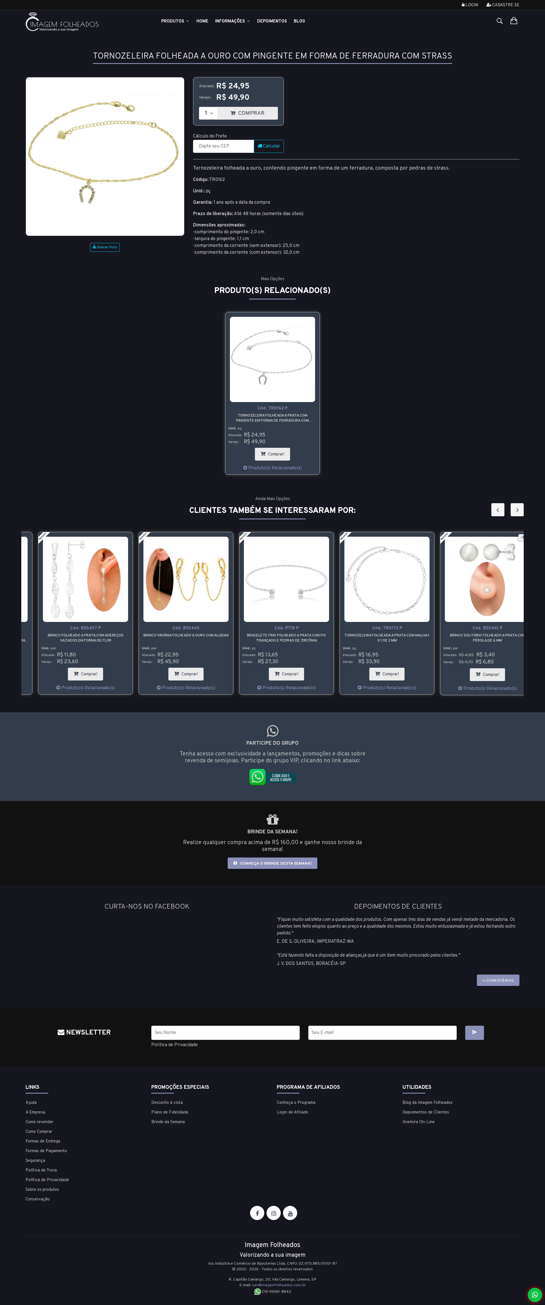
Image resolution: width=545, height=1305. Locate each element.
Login (471, 5)
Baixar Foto (106, 247)
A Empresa (35, 1112)
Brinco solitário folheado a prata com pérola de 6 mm (473, 638)
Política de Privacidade (174, 1045)
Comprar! (278, 452)
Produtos (173, 21)
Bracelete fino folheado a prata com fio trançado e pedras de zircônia (272, 638)
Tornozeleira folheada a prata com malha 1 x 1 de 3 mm (373, 638)
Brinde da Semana (168, 1122)
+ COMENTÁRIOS (498, 980)
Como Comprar (39, 1132)
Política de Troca (41, 1170)
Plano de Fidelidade (169, 1112)
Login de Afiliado (292, 1112)
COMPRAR (257, 112)
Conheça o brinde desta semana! (275, 863)
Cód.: (272, 408)
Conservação (38, 1199)
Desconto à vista (167, 1103)
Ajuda (31, 1103)
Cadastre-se (505, 5)
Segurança (35, 1161)
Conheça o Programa (296, 1103)
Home (202, 21)
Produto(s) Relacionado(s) (274, 468)
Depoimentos (272, 21)
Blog (299, 21)
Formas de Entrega (43, 1141)
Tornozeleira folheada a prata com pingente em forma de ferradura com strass (272, 418)
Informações (230, 21)
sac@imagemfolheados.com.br (279, 1285)
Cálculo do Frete (210, 136)
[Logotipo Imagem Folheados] (84, 22)
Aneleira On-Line (419, 1122)
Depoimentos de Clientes (426, 1112)
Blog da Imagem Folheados (427, 1103)
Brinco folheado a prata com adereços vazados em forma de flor (72, 638)
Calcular (271, 146)
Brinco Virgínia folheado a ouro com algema (172, 635)
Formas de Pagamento (46, 1151)
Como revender (39, 1122)
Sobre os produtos (42, 1189)
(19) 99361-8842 (276, 1291)
